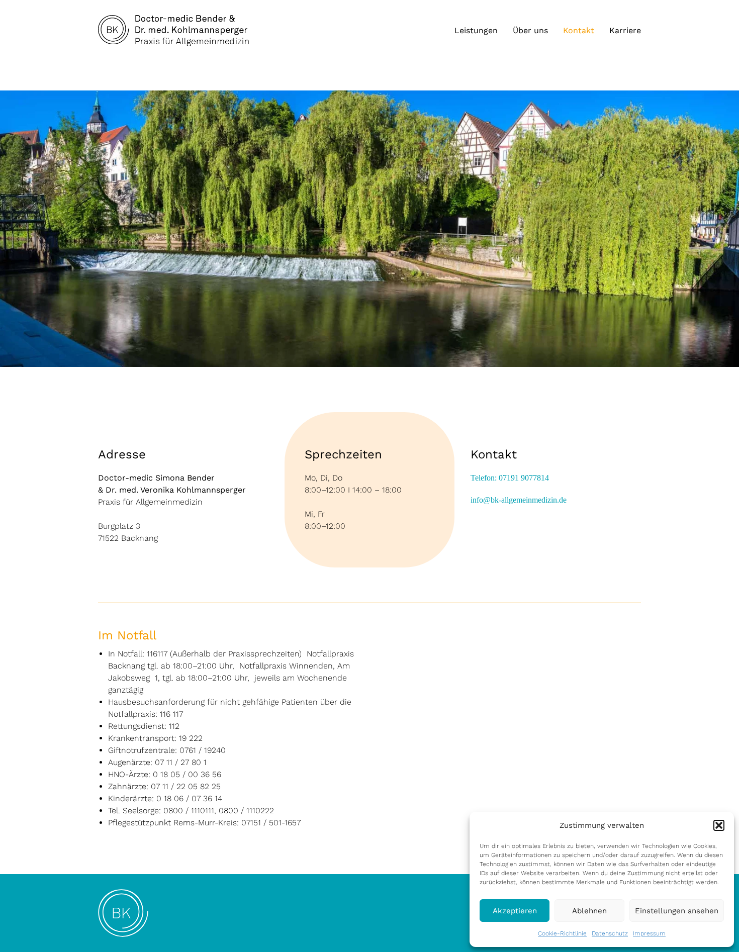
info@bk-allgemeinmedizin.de (519, 500)
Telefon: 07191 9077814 (510, 477)
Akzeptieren (515, 910)
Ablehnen (589, 910)
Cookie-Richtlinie (562, 933)
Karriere (625, 31)
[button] (719, 825)
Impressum (649, 933)
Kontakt (578, 31)
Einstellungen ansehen (676, 910)
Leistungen (476, 31)
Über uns (530, 31)
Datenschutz (610, 933)
